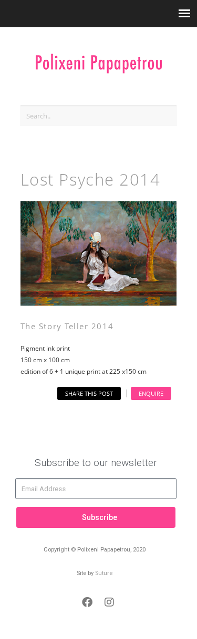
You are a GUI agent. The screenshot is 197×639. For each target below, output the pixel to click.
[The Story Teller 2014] (98, 303)
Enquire (151, 393)
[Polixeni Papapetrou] (99, 58)
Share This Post (89, 393)
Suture (103, 573)
